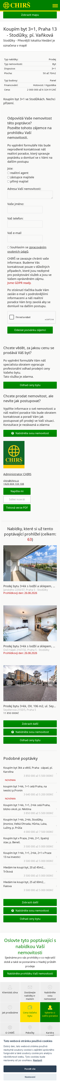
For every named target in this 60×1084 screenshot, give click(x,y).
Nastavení (30, 1077)
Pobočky (30, 1032)
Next (51, 563)
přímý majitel (18, 181)
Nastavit (37, 1060)
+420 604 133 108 (13, 483)
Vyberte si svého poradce (50, 1014)
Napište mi (17, 491)
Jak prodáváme (10, 1012)
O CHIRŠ (9, 1032)
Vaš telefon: (15, 218)
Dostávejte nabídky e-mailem (30, 995)
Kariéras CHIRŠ (50, 1034)
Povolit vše (30, 1069)
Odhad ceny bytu (30, 385)
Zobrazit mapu (30, 15)
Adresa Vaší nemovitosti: (24, 189)
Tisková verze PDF (17, 507)
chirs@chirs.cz (11, 480)
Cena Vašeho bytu (30, 1014)
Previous (9, 563)
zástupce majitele (21, 177)
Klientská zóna (10, 992)
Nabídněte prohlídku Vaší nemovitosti (30, 973)
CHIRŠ (16, 5)
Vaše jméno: (15, 204)
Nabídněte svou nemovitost (32, 433)
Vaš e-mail (14, 233)
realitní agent (18, 173)
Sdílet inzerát (17, 499)
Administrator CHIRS (17, 474)
